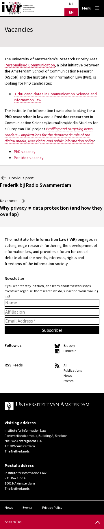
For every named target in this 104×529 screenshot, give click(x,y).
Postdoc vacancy (29, 157)
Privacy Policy (52, 507)
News (68, 375)
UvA (47, 406)
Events (68, 381)
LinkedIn (70, 351)
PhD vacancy (25, 151)
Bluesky (69, 345)
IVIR (18, 8)
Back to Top (13, 521)
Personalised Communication (30, 65)
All (65, 365)
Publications (73, 370)
